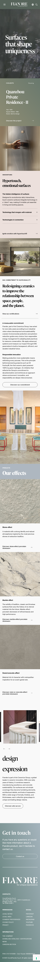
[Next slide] (9, 748)
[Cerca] (36, 5)
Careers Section (9, 944)
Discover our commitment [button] (20, 385)
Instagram (30, 919)
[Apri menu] (4, 4)
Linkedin (29, 916)
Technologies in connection (12, 220)
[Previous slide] (4, 748)
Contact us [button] (20, 856)
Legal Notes (7, 914)
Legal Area (6, 916)
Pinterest (30, 914)
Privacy (5, 925)
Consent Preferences (11, 919)
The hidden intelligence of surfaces (15, 194)
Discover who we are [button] (13, 806)
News (4, 941)
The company (7, 936)
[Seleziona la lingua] (33, 5)
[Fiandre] (19, 4)
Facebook (30, 925)
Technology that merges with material (17, 212)
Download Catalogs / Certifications (17, 939)
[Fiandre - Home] (20, 881)
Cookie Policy (8, 922)
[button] (20, 121)
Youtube (29, 922)
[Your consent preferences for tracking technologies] (36, 958)
